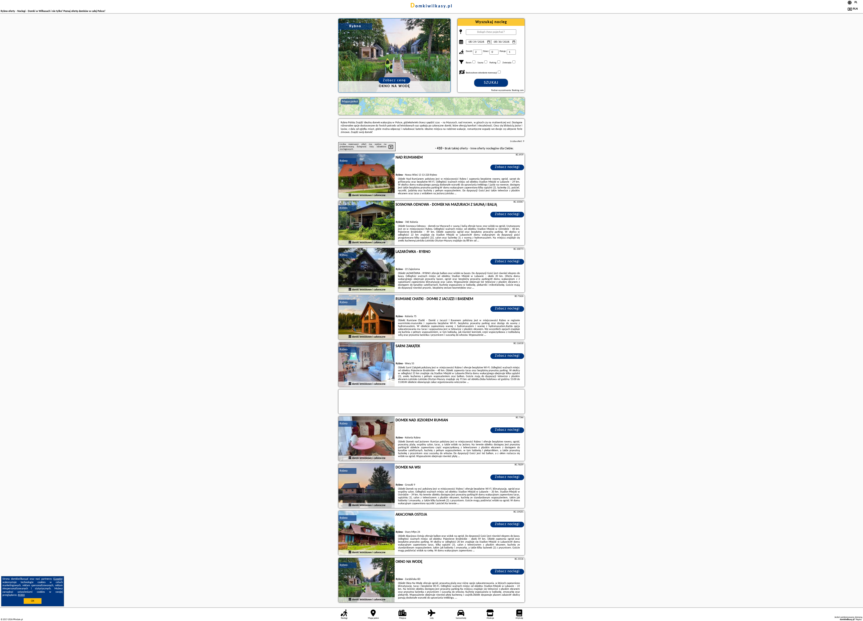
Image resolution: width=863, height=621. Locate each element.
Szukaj (491, 83)
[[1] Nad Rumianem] (366, 176)
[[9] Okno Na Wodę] (366, 580)
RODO (21, 595)
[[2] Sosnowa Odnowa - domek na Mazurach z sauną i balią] (366, 223)
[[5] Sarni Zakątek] (366, 364)
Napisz (859, 619)
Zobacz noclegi (507, 167)
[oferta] (350, 195)
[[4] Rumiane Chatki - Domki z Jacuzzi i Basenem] (366, 317)
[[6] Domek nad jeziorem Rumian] (366, 438)
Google (58, 579)
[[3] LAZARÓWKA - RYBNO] (366, 270)
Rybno (343, 161)
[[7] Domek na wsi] (366, 486)
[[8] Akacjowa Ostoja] (366, 533)
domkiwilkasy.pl (431, 6)
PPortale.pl (18, 619)
